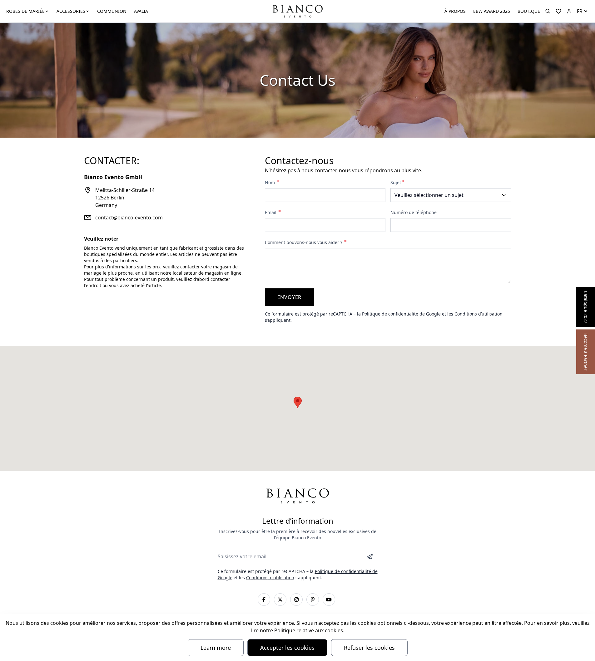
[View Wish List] (558, 11)
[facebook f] (264, 599)
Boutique (529, 11)
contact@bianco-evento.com (129, 217)
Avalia (141, 11)
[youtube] (329, 599)
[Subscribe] (370, 556)
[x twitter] (280, 599)
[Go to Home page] (297, 11)
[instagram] (296, 599)
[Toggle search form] (548, 11)
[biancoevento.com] (569, 11)
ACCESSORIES (71, 11)
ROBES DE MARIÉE (25, 11)
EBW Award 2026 (491, 11)
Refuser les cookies (369, 647)
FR (580, 11)
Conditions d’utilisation (478, 314)
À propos (455, 11)
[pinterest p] (312, 599)
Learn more (216, 647)
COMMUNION (111, 11)
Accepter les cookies (287, 647)
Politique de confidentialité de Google (401, 314)
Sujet (395, 182)
